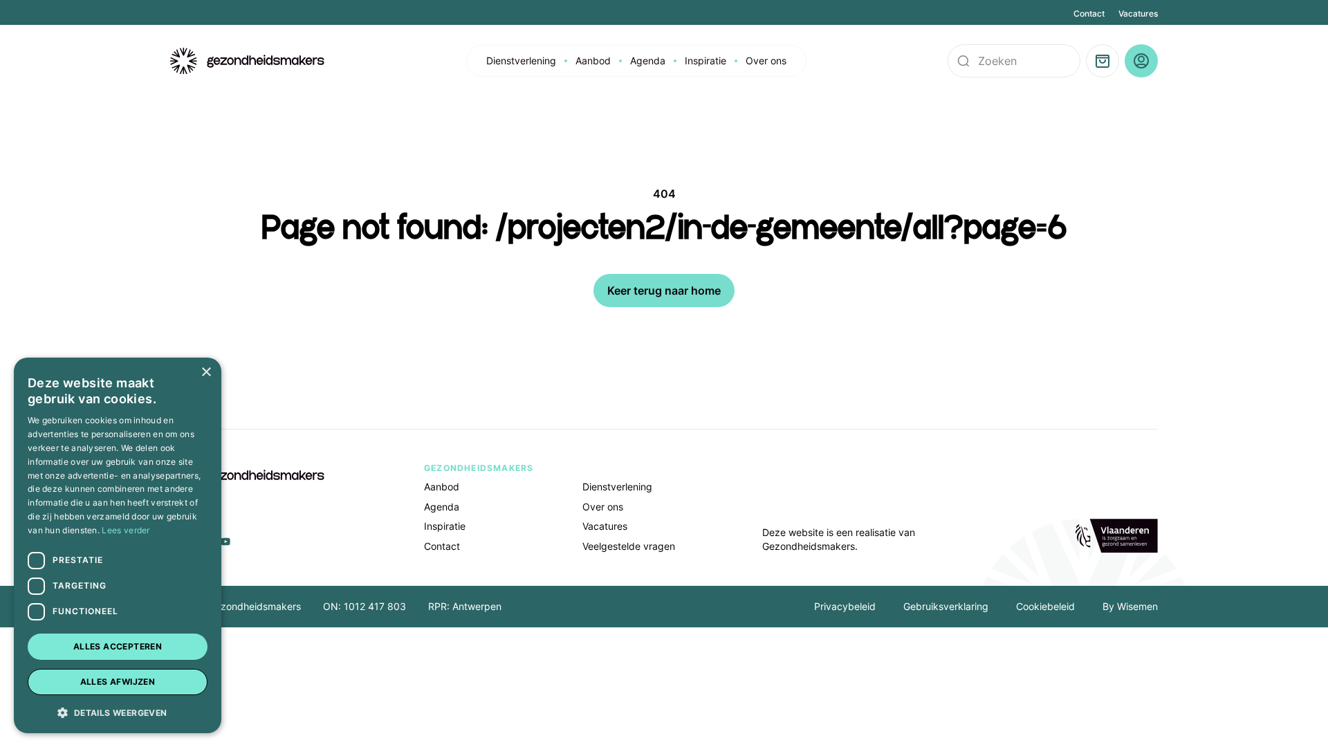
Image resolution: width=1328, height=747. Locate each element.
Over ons (766, 60)
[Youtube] (225, 542)
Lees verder (125, 530)
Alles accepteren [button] (117, 646)
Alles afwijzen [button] (118, 681)
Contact (1089, 13)
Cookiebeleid (1045, 606)
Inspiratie (705, 60)
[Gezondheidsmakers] (247, 61)
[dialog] (117, 545)
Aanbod (593, 60)
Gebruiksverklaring (945, 606)
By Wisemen (1130, 606)
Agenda (647, 60)
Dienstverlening (521, 60)
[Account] (1141, 60)
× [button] (206, 372)
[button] (118, 711)
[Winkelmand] (1102, 60)
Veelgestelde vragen (628, 546)
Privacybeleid (845, 606)
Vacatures (1138, 13)
